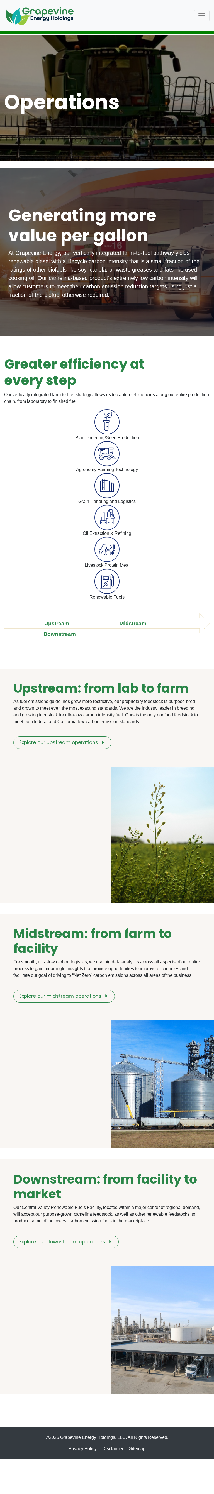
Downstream (59, 634)
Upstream (56, 623)
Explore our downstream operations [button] (63, 1242)
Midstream (133, 623)
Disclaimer (112, 1448)
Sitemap (137, 1448)
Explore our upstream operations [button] (59, 743)
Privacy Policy (83, 1448)
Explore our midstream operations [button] (61, 996)
